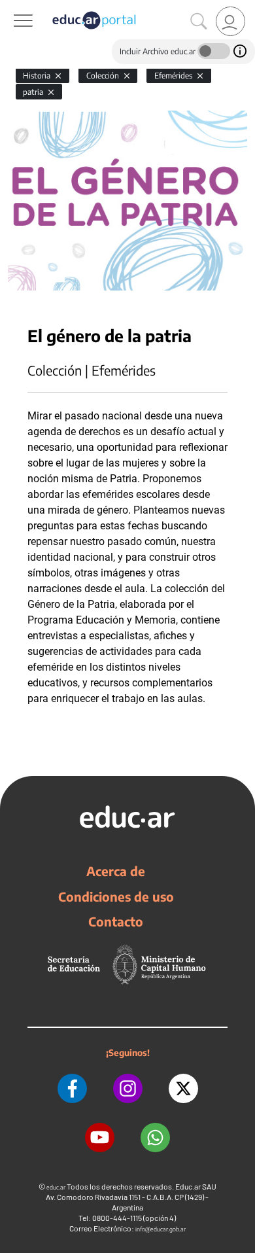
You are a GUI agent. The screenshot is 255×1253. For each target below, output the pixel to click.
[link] (230, 21)
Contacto (115, 921)
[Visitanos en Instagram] (127, 1088)
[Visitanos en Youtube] (99, 1137)
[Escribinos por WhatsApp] (155, 1137)
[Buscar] (199, 22)
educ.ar (55, 1187)
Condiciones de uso (116, 896)
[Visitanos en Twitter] (183, 1088)
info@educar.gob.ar (160, 1229)
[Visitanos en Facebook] (72, 1088)
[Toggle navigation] (11, 7)
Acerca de (115, 871)
